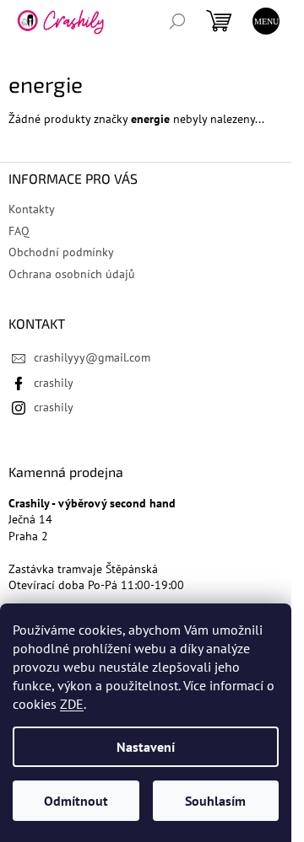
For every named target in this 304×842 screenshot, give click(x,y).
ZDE (72, 703)
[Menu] (266, 21)
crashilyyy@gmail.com (92, 357)
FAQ (19, 231)
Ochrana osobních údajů (71, 274)
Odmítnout (76, 800)
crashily (53, 382)
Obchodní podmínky (61, 252)
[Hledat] (177, 21)
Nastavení (146, 746)
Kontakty (31, 209)
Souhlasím (215, 800)
